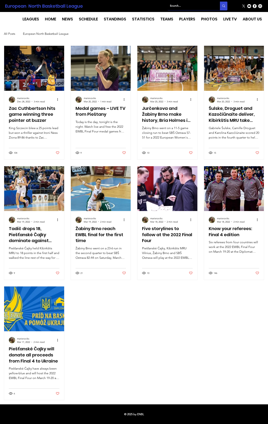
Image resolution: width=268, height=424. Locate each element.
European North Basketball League (44, 6)
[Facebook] (255, 6)
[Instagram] (260, 6)
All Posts (9, 34)
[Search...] (223, 6)
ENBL (140, 414)
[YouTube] (249, 6)
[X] (244, 6)
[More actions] (59, 99)
